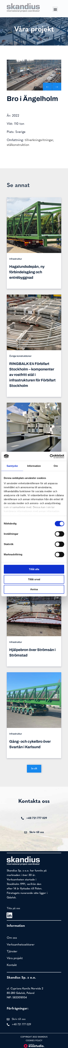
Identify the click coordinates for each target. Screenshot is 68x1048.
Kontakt (12, 965)
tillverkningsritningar (39, 140)
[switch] (59, 534)
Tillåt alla (34, 569)
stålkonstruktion (18, 145)
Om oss (12, 938)
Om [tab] (56, 465)
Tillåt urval (34, 579)
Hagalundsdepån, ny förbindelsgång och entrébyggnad (27, 272)
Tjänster (12, 951)
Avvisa (34, 589)
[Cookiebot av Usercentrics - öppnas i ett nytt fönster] (49, 456)
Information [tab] (34, 465)
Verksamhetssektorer (20, 944)
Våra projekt (15, 958)
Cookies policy (34, 1041)
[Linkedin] (9, 915)
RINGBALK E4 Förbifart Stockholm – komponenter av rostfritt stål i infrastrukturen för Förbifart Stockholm (32, 375)
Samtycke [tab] (12, 465)
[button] (55, 9)
